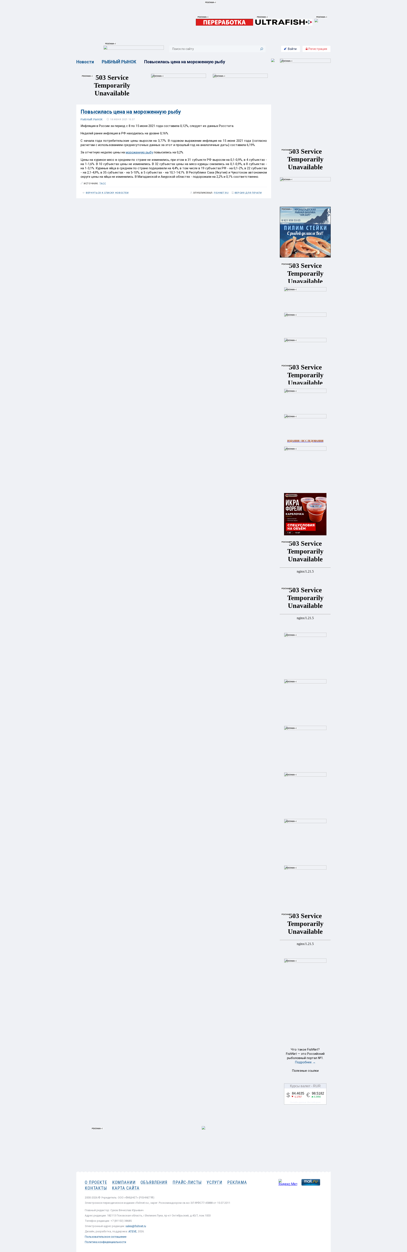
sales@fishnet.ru (135, 1226)
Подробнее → (305, 1062)
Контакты (96, 1188)
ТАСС (102, 183)
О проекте (96, 1182)
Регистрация (317, 49)
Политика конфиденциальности (105, 1242)
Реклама (237, 1182)
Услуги (214, 1182)
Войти (292, 49)
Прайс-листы (187, 1182)
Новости (85, 61)
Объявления (154, 1182)
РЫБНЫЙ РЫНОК (119, 61)
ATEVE (132, 1231)
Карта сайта (125, 1188)
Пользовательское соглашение (105, 1236)
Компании (124, 1182)
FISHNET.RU (221, 193)
